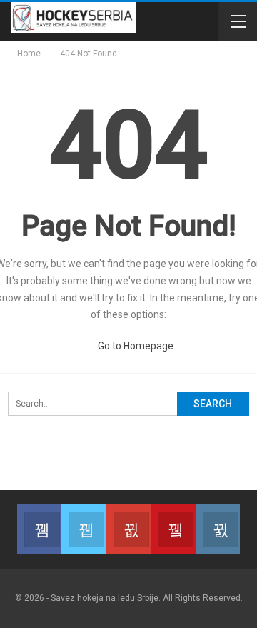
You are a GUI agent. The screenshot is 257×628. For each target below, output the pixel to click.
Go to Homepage (134, 346)
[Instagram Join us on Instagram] (218, 529)
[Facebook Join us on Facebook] (39, 529)
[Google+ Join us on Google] (128, 529)
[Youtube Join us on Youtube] (173, 529)
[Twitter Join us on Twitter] (84, 529)
